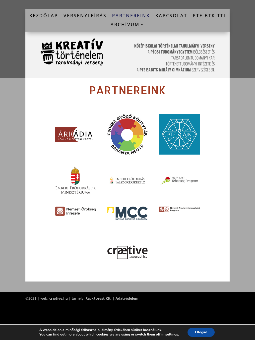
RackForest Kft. (98, 298)
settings (171, 334)
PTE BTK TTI (209, 15)
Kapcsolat (171, 15)
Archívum (125, 24)
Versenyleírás (85, 15)
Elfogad (201, 332)
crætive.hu (58, 298)
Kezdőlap (43, 15)
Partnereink (131, 15)
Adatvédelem (127, 298)
